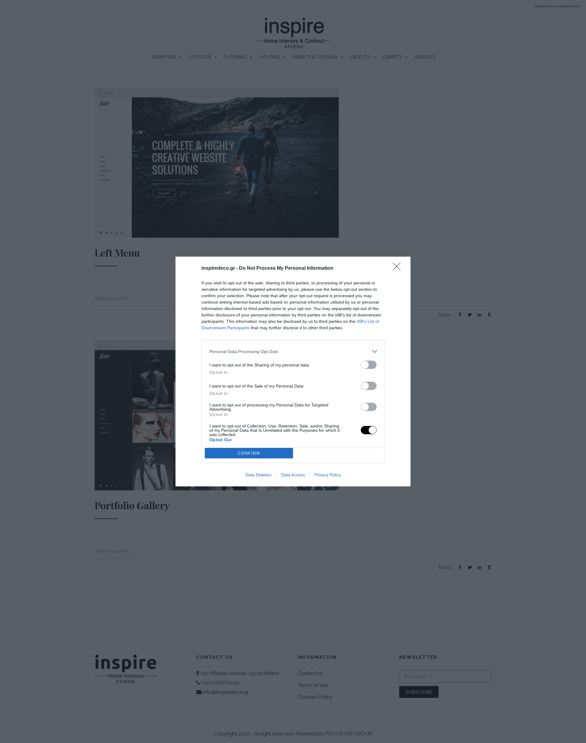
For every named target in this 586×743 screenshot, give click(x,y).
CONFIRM (249, 453)
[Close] (398, 268)
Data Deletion (258, 474)
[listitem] (293, 351)
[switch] (369, 365)
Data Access (293, 474)
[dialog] (293, 371)
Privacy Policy (327, 474)
